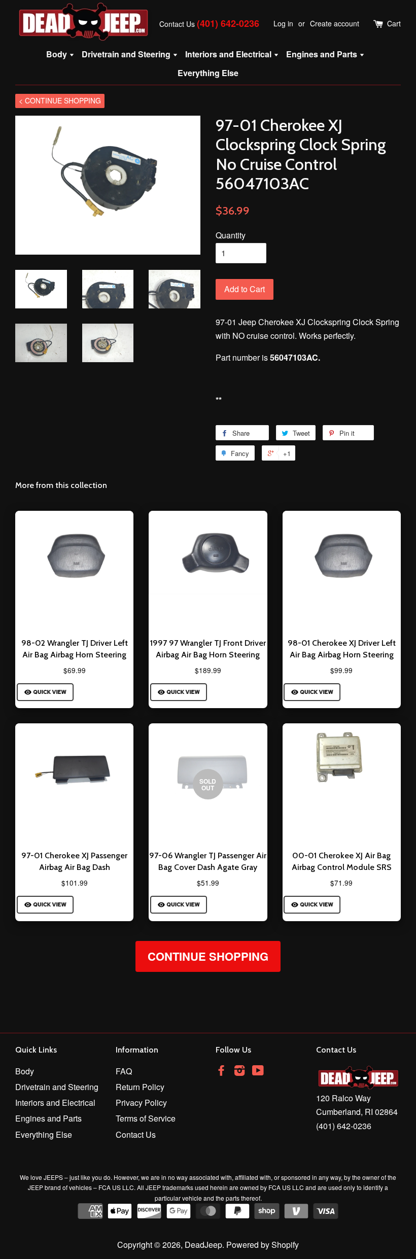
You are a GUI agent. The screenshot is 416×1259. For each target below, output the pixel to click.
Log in (283, 23)
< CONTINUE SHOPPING (60, 100)
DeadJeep (203, 1244)
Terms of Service (146, 1118)
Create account (334, 23)
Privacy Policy (141, 1102)
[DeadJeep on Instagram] (239, 1071)
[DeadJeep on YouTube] (258, 1071)
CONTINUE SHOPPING (208, 956)
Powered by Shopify (262, 1244)
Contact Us (177, 24)
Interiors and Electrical (229, 54)
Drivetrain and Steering (127, 54)
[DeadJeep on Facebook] (221, 1071)
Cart (394, 23)
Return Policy (140, 1087)
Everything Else (208, 73)
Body (57, 54)
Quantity (231, 235)
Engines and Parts (322, 54)
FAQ (124, 1071)
